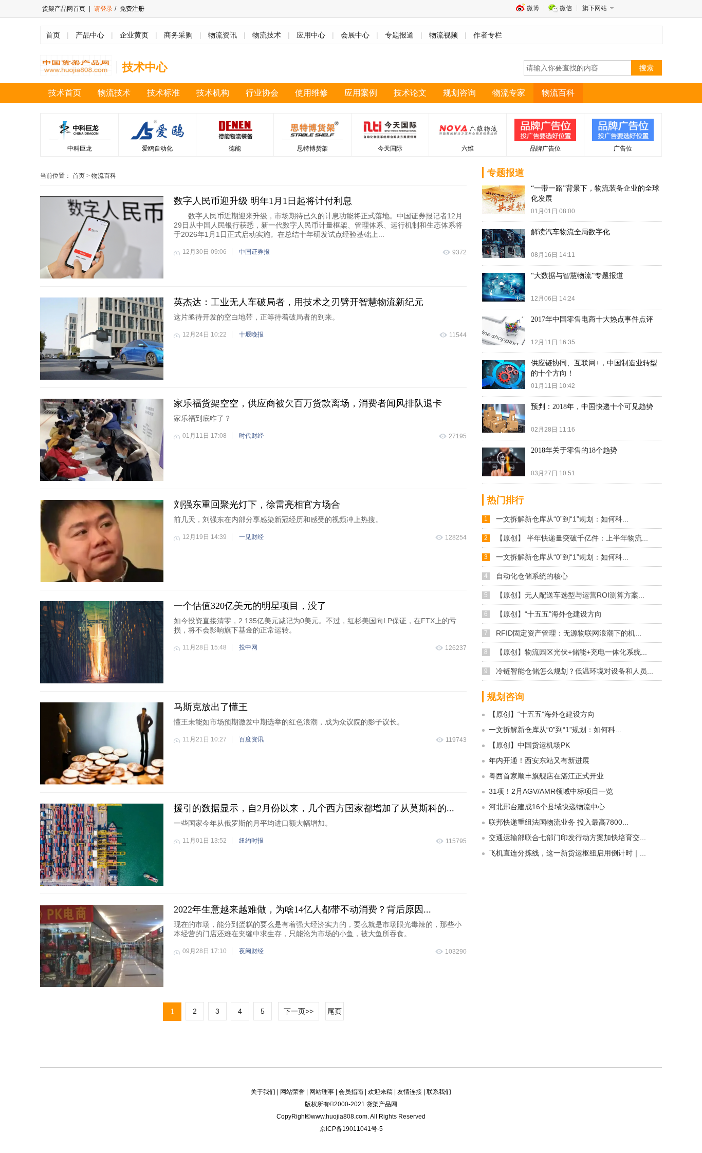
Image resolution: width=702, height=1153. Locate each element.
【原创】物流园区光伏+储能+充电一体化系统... (571, 652)
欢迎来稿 (380, 1091)
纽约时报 (251, 840)
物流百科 (558, 92)
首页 (53, 35)
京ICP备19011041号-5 (351, 1128)
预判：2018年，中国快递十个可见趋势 (592, 407)
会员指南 (351, 1091)
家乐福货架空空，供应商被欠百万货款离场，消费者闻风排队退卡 (308, 403)
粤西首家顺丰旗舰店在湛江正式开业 (546, 776)
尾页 (334, 1011)
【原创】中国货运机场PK (529, 745)
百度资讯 (251, 739)
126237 (456, 648)
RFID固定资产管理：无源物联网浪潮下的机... (568, 633)
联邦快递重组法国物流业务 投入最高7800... (559, 822)
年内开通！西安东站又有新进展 (539, 760)
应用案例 (360, 92)
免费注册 (131, 8)
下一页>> (298, 1011)
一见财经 (251, 537)
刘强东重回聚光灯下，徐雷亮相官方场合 (257, 504)
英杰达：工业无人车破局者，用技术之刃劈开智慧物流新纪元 (298, 302)
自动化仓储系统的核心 (532, 576)
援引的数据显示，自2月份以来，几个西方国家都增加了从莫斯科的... (314, 808)
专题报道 (399, 35)
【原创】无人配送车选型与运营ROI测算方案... (570, 595)
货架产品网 (381, 1104)
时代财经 (251, 435)
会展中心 (355, 35)
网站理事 (321, 1091)
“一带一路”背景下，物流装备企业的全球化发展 (595, 193)
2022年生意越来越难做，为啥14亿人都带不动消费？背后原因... (302, 909)
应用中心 (311, 35)
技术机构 (212, 92)
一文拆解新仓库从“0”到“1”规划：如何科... (562, 519)
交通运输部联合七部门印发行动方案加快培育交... (567, 837)
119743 (456, 739)
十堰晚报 (251, 334)
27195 (458, 436)
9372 (459, 252)
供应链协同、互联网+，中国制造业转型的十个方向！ (594, 368)
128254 (456, 537)
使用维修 (311, 92)
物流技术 (266, 35)
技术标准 (163, 92)
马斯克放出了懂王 (211, 707)
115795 (456, 841)
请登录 (103, 8)
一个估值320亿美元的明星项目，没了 (250, 606)
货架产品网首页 (63, 8)
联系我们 (439, 1091)
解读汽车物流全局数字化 (570, 232)
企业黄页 (134, 35)
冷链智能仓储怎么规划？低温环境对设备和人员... (574, 671)
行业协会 (262, 92)
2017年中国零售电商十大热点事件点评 (592, 319)
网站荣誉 (292, 1091)
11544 (458, 335)
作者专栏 (487, 35)
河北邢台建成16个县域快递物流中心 (547, 807)
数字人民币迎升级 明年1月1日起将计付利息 (263, 201)
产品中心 (90, 35)
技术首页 (64, 92)
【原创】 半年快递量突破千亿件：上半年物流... (572, 538)
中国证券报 (254, 251)
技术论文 (410, 92)
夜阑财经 (251, 951)
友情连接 (409, 1091)
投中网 (248, 647)
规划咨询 (459, 92)
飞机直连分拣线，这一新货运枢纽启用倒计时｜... (567, 853)
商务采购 (178, 35)
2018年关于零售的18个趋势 (574, 450)
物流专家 (508, 92)
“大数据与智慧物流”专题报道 (577, 276)
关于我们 (263, 1091)
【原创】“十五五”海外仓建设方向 (549, 614)
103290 (456, 951)
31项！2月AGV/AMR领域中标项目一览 (551, 791)
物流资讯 (222, 35)
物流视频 (443, 35)
